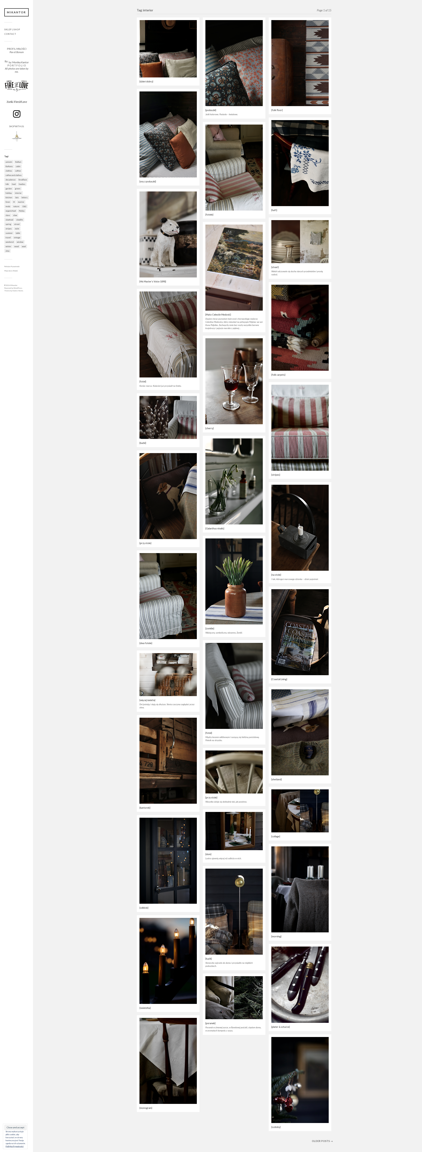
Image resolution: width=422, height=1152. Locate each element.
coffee (18, 171)
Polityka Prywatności (12, 266)
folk (7, 184)
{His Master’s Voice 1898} (152, 281)
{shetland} (276, 779)
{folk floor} (277, 110)
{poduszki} (210, 110)
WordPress (18, 288)
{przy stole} (145, 543)
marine (21, 202)
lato (16, 197)
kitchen (9, 197)
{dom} (208, 854)
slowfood (9, 220)
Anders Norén (17, 291)
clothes (9, 171)
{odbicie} (143, 907)
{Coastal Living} (279, 679)
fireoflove (23, 180)
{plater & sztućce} (280, 1026)
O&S (24, 206)
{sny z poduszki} (147, 181)
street (17, 224)
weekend (10, 242)
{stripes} (275, 474)
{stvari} (275, 267)
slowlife (19, 220)
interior (18, 193)
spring (8, 224)
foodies (22, 184)
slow (15, 215)
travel (8, 237)
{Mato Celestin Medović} (218, 314)
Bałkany (9, 166)
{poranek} (210, 1023)
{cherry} (209, 428)
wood (16, 246)
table (18, 233)
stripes (9, 229)
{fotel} (142, 381)
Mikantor (16, 12)
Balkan (18, 162)
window (20, 242)
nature (16, 206)
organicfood (11, 211)
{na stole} (276, 574)
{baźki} (142, 443)
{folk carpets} (278, 374)
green (17, 188)
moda (8, 206)
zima (7, 251)
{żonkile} (209, 628)
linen (8, 202)
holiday (9, 193)
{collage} (275, 836)
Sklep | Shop (12, 29)
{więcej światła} (147, 700)
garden (9, 188)
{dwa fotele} (145, 643)
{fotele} (209, 214)
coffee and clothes (14, 175)
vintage (17, 237)
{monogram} (145, 1108)
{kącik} (208, 958)
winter (8, 246)
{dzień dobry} (146, 81)
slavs (8, 215)
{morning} (276, 936)
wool (24, 246)
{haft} (274, 210)
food (14, 184)
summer (9, 233)
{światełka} (145, 1008)
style (17, 229)
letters (25, 197)
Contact (10, 34)
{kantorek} (144, 807)
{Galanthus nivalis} (214, 528)
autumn (9, 162)
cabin (18, 166)
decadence (10, 180)
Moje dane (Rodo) (11, 271)
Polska (21, 211)
